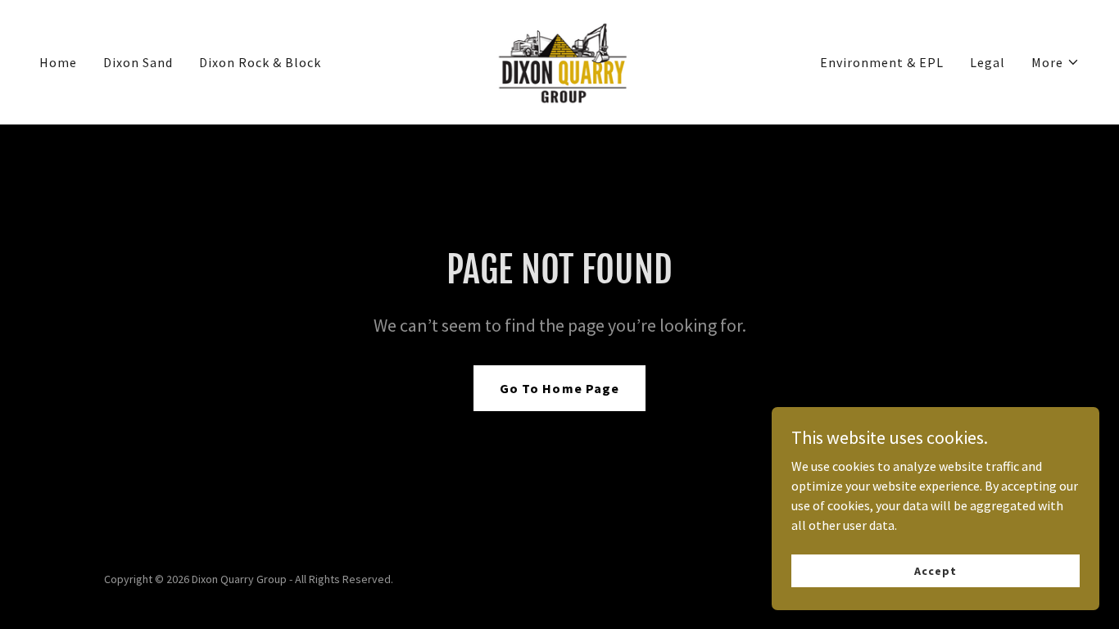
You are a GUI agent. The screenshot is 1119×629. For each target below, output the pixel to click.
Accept (935, 570)
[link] (559, 60)
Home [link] (58, 62)
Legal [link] (987, 62)
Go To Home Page (559, 388)
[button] (1055, 62)
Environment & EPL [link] (882, 62)
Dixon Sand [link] (138, 62)
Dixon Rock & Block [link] (260, 62)
